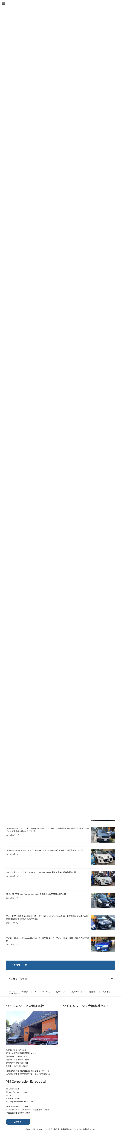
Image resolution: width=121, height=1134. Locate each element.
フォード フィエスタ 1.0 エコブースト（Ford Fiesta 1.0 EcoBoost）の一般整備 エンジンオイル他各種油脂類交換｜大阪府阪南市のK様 (47, 917)
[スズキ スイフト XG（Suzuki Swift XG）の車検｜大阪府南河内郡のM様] (103, 901)
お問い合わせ (14, 993)
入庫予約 (106, 992)
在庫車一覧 (60, 992)
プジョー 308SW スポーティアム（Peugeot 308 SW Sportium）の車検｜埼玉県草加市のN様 (44, 850)
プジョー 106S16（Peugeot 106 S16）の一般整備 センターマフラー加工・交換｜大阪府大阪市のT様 (47, 939)
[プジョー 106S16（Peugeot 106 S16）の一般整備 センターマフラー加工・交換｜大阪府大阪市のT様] (103, 945)
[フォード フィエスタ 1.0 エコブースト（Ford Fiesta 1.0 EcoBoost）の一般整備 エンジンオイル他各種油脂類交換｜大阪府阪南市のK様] (103, 923)
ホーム (12, 992)
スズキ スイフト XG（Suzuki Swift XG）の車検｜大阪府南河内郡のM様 (36, 894)
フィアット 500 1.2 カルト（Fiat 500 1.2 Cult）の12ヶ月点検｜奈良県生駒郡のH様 (41, 872)
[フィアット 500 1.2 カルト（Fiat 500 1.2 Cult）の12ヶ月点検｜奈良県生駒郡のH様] (103, 879)
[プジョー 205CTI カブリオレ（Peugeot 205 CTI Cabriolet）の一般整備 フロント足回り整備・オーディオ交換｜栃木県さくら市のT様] (103, 835)
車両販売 (25, 992)
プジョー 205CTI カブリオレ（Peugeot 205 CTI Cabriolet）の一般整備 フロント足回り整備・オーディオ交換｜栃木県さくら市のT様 (47, 829)
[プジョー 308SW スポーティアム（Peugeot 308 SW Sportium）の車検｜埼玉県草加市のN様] (103, 857)
